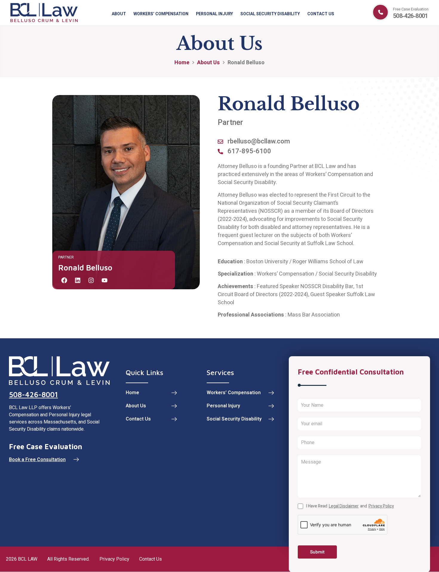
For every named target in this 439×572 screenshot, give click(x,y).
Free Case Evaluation (411, 9)
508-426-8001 (33, 394)
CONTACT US (320, 14)
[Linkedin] (78, 280)
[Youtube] (104, 280)
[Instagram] (91, 280)
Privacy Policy (381, 506)
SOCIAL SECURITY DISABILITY (270, 14)
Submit (317, 552)
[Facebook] (64, 280)
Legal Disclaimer (344, 506)
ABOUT (119, 14)
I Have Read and (350, 506)
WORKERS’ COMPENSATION (160, 14)
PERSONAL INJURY (214, 14)
